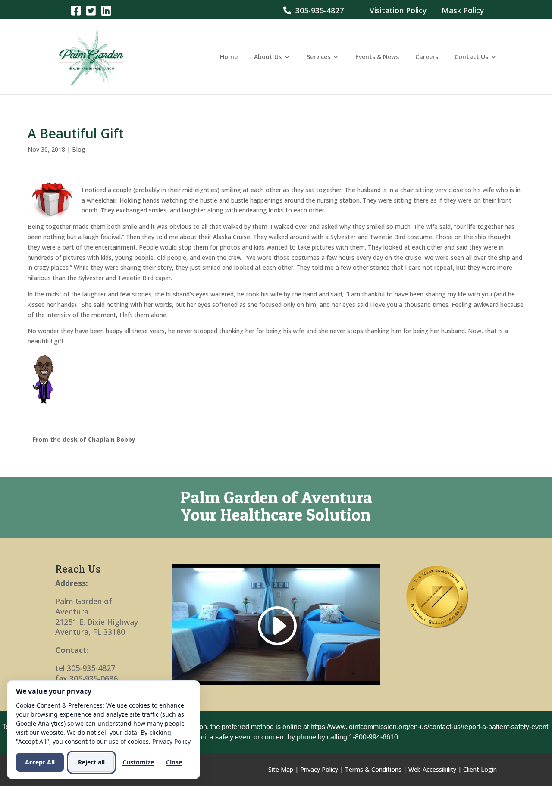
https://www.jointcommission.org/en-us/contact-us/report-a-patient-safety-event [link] (429, 726)
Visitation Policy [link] (398, 10)
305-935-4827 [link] (317, 10)
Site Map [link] (280, 769)
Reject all (91, 762)
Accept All (40, 762)
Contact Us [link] (471, 57)
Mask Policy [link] (463, 10)
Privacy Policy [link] (319, 769)
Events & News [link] (377, 57)
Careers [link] (426, 57)
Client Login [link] (480, 769)
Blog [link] (78, 149)
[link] (75, 10)
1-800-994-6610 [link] (373, 737)
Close (174, 762)
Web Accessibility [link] (432, 769)
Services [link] (318, 57)
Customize (138, 762)
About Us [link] (268, 57)
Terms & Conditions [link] (373, 769)
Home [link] (229, 57)
